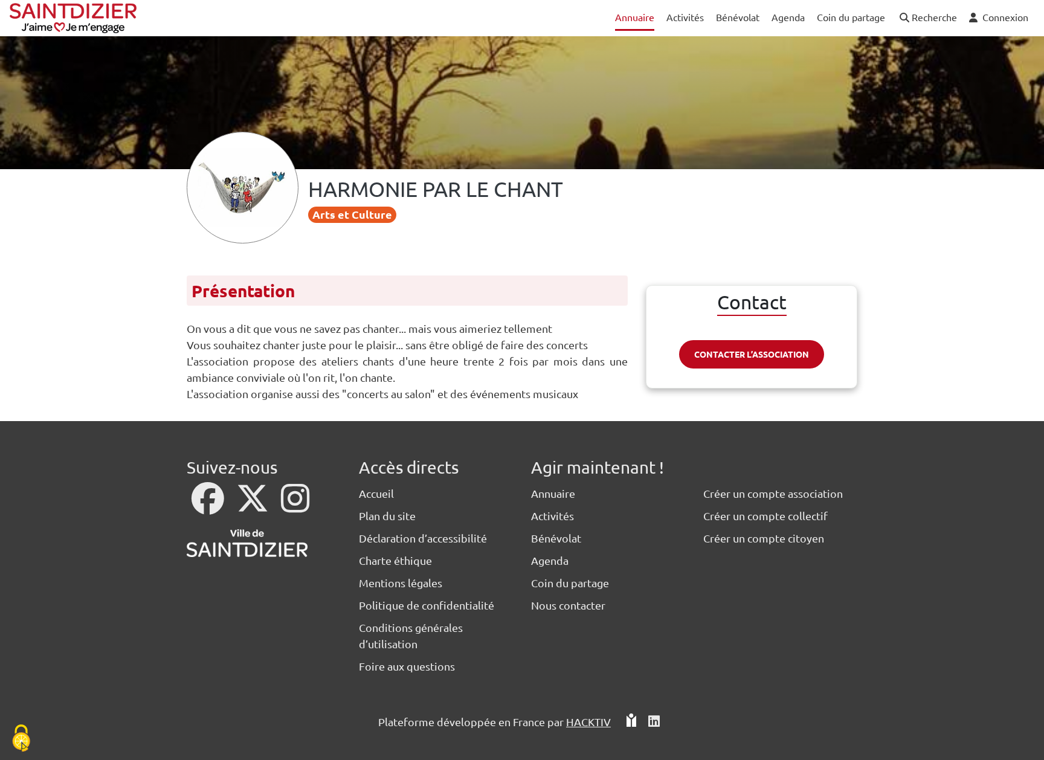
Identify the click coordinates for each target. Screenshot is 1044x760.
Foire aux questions (407, 666)
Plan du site (387, 515)
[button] (927, 18)
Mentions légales (400, 582)
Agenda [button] (788, 17)
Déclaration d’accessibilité (423, 538)
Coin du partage (570, 582)
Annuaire (553, 493)
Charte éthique (395, 560)
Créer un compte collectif (765, 515)
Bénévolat (556, 538)
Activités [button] (685, 17)
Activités (552, 515)
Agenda (550, 560)
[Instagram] (295, 506)
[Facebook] (209, 506)
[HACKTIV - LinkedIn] (654, 721)
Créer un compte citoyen (763, 538)
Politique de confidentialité (426, 605)
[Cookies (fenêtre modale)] (21, 739)
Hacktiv (588, 721)
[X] (253, 506)
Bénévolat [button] (737, 17)
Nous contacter (568, 605)
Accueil (376, 493)
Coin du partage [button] (851, 17)
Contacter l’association (751, 354)
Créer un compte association (773, 493)
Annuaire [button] (634, 17)
